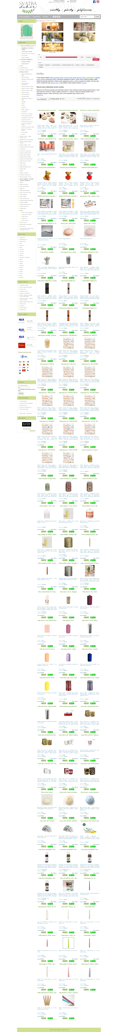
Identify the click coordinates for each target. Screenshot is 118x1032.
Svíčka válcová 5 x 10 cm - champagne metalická (68, 592)
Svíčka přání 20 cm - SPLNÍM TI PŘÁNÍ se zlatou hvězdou (90, 393)
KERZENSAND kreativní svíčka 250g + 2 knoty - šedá (47, 197)
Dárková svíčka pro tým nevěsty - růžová (90, 139)
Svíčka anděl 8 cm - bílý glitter (47, 252)
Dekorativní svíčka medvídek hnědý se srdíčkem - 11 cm (47, 168)
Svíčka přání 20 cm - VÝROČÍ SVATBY (68, 450)
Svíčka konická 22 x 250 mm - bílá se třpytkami (47, 964)
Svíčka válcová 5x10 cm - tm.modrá (90, 649)
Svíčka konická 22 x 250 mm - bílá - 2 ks (47, 906)
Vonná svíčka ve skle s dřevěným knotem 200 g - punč (90, 764)
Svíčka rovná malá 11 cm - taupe (90, 478)
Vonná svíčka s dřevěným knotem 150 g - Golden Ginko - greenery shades (47, 735)
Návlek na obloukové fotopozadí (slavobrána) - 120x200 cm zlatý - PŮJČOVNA (27, 39)
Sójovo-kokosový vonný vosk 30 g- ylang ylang (90, 821)
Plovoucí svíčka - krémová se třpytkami (68, 792)
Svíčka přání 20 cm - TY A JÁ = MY (90, 421)
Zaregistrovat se (52, 2)
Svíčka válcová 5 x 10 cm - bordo (89, 591)
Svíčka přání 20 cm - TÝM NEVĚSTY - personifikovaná (47, 450)
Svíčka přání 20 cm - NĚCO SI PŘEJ (89, 364)
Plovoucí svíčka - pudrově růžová (68, 223)
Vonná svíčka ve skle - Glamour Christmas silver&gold (68, 735)
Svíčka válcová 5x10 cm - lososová (47, 649)
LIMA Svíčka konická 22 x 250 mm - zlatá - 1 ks (47, 993)
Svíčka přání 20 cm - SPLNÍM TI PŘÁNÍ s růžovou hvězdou (68, 393)
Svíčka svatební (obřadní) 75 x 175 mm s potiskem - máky (47, 592)
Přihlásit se (58, 2)
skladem (94, 57)
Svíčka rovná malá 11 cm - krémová (90, 450)
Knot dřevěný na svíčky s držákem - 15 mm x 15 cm (89, 197)
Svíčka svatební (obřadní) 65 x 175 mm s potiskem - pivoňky (90, 564)
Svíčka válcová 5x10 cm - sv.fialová (68, 649)
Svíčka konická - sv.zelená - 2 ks (68, 935)
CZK (54, 16)
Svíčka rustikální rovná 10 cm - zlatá (90, 534)
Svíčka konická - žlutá (90, 906)
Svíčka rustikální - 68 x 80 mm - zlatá (68, 534)
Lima (82, 65)
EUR (58, 16)
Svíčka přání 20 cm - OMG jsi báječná (47, 392)
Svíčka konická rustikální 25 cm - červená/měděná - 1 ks (89, 281)
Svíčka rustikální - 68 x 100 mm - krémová (47, 534)
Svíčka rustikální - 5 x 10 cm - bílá (47, 506)
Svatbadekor (90, 65)
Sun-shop (67, 1029)
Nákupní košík (73, 0)
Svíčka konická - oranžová (90, 935)
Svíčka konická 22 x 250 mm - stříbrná (89, 964)
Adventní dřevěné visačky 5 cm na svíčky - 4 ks (47, 111)
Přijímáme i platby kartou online (24, 352)
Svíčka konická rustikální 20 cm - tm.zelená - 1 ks (47, 281)
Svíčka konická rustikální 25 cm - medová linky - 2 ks (68, 309)
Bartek (41, 65)
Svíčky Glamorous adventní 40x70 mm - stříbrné (68, 707)
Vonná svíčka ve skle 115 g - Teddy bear (89, 735)
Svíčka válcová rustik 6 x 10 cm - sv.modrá (89, 677)
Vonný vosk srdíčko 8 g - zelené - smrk (68, 878)
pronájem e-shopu (60, 1029)
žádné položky (73, 2)
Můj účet (63, 2)
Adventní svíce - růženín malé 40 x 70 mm (47, 139)
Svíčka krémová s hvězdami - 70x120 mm (47, 335)
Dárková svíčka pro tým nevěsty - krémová (68, 139)
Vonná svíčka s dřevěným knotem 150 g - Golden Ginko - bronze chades (90, 707)
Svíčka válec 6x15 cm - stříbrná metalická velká (47, 707)
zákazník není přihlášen (59, 0)
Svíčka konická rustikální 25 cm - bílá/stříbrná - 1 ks (68, 281)
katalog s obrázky (55, 98)
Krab (77, 65)
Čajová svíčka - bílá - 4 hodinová (47, 821)
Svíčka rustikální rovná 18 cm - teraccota (47, 563)
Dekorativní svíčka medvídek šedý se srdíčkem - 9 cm (90, 168)
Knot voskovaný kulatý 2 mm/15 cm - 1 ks (47, 223)
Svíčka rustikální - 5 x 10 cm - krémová (68, 506)
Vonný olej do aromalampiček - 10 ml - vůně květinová (47, 879)
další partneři (32, 430)
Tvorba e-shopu (53, 1029)
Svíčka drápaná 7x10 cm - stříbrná (68, 252)
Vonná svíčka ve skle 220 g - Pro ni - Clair (47, 763)
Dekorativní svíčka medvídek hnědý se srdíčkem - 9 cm (68, 168)
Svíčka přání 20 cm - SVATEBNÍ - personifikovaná (47, 422)
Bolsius (48, 65)
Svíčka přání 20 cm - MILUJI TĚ (68, 364)
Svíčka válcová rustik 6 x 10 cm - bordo (68, 677)
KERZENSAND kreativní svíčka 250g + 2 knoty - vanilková (68, 197)
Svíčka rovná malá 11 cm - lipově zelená (47, 478)
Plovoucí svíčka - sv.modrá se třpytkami (89, 792)
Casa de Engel (56, 65)
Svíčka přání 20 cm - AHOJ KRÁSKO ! (68, 335)
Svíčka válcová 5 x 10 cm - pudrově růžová (47, 620)
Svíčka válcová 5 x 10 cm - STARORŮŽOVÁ (68, 621)
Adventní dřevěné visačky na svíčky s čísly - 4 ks (68, 111)
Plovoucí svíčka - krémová (47, 792)
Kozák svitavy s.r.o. (68, 65)
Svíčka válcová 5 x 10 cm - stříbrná (89, 620)
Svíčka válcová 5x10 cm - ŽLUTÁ (47, 677)
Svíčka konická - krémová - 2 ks (68, 906)
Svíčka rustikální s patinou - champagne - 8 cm (68, 564)
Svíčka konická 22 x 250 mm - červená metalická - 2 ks (47, 936)
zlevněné (89, 57)
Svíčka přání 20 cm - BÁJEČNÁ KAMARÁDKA (90, 336)
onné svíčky (90, 77)
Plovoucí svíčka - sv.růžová (90, 223)
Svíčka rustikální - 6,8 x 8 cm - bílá (89, 506)
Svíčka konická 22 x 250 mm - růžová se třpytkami (68, 964)
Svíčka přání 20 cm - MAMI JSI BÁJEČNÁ (47, 364)
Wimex (41, 67)
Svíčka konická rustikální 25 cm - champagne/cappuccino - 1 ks (47, 309)
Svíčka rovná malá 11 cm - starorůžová (68, 478)
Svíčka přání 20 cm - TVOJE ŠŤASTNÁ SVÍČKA (68, 422)
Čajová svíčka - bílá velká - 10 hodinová (68, 821)
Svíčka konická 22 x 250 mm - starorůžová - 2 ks (68, 993)
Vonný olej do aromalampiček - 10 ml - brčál (47, 850)
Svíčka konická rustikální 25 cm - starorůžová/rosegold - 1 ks (89, 309)
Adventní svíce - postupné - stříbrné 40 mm (89, 110)
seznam (62, 98)
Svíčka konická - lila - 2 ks (90, 878)
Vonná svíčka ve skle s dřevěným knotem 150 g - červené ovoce (68, 764)
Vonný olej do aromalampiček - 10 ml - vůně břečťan (68, 850)
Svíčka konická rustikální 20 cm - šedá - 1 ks (90, 253)
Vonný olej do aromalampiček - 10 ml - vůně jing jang (89, 850)
